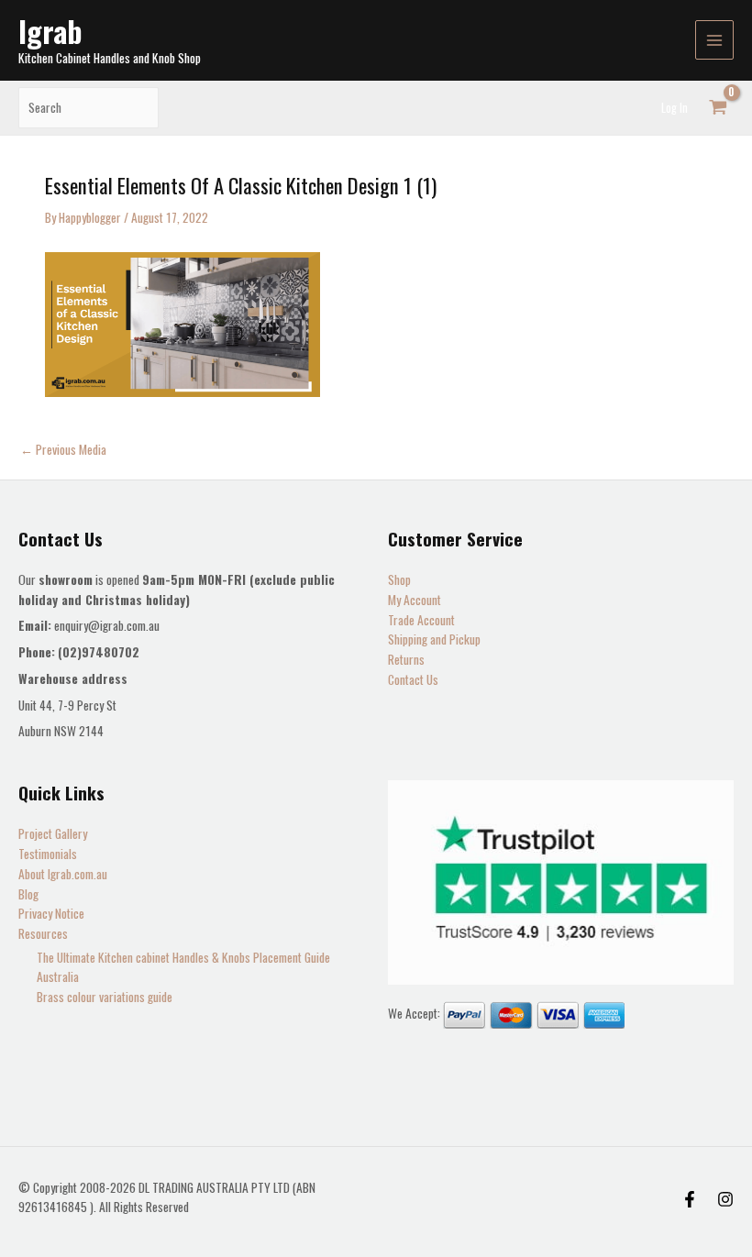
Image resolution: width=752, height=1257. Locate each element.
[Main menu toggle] (715, 40)
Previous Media (63, 450)
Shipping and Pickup (434, 639)
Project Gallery (52, 833)
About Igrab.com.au (62, 874)
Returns (406, 659)
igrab (50, 30)
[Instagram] (725, 1199)
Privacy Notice (51, 913)
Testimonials (47, 853)
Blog (28, 894)
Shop (399, 579)
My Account (414, 599)
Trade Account (421, 620)
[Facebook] (689, 1199)
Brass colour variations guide (104, 996)
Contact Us (413, 679)
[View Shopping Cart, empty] (718, 108)
